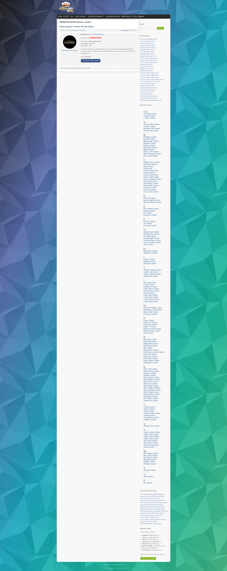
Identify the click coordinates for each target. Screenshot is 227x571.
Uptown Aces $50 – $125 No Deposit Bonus (152, 513)
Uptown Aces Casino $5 (147, 85)
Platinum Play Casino (151, 331)
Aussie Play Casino (151, 131)
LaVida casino (148, 285)
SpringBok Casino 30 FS (147, 54)
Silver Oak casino (150, 369)
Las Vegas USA (149, 282)
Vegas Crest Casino (151, 436)
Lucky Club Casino (150, 297)
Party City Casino (150, 325)
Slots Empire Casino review (69, 50)
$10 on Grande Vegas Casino (148, 60)
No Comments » (133, 30)
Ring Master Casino (151, 350)
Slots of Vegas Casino (152, 390)
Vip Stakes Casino (150, 443)
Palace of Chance (150, 323)
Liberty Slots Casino (151, 291)
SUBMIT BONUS (126, 16)
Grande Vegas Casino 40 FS (148, 56)
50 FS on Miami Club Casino (148, 98)
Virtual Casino (148, 447)
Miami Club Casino (150, 312)
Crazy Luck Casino (150, 192)
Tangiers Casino (149, 419)
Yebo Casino (148, 476)
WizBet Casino (149, 462)
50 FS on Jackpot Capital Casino (149, 75)
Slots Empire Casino (98, 34)
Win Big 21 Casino (150, 458)
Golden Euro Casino (151, 232)
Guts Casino (148, 244)
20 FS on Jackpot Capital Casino (149, 73)
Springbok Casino (150, 396)
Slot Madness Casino (151, 379)
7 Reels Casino (149, 116)
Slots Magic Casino (151, 386)
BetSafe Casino (149, 143)
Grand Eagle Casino (151, 238)
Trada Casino (148, 411)
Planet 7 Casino (149, 327)
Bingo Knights (148, 150)
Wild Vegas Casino (150, 453)
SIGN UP (141, 16)
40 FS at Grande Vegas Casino (149, 62)
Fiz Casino (147, 223)
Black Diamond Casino (152, 154)
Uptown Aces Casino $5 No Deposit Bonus (152, 496)
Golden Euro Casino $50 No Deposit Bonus (152, 507)
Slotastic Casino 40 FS (146, 68)
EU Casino (147, 213)
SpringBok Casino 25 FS (147, 49)
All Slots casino (149, 126)
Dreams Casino (149, 198)
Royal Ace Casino (150, 356)
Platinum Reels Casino (152, 329)
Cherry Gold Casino (151, 177)
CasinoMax (147, 169)
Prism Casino (148, 320)
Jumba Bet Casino (150, 276)
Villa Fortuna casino (151, 445)
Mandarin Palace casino (152, 308)
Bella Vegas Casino (151, 141)
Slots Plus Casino (150, 384)
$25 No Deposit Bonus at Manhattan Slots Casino (154, 511)
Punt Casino (148, 333)
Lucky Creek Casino (151, 299)
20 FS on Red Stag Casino (147, 89)
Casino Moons (149, 173)
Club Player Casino (150, 183)
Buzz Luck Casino (150, 156)
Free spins (79, 30)
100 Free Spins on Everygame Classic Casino (153, 519)
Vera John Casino (150, 441)
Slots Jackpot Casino (151, 388)
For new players (73, 30)
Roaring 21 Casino (150, 363)
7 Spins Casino (149, 118)
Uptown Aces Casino (151, 426)
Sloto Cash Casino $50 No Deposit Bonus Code (153, 502)
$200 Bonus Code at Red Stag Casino (151, 100)
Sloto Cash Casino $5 (146, 94)
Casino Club (148, 166)
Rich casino (148, 348)
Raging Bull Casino (150, 344)
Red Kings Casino (150, 346)
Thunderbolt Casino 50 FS (147, 45)
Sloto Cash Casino (150, 382)
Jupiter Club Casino (151, 272)
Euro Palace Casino (151, 209)
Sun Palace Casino (150, 398)
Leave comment (125, 30)
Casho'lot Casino (150, 164)
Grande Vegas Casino (152, 240)
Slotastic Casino (149, 373)
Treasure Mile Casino (151, 413)
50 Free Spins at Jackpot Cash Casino (151, 515)
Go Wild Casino (149, 236)
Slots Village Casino (151, 392)
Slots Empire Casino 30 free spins (76, 26)
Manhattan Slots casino (152, 310)
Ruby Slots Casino (150, 358)
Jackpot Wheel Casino (152, 274)
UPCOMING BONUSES (113, 16)
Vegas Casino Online (151, 432)
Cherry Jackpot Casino (152, 179)
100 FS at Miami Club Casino (148, 87)
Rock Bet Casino (150, 354)
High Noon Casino (150, 251)
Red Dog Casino (149, 341)
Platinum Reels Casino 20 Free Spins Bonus (152, 509)
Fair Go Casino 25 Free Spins (148, 521)
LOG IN (134, 16)
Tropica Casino (149, 415)
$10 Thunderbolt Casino (147, 43)
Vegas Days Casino (151, 434)
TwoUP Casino (149, 409)
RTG (84, 30)
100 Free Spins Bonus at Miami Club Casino (152, 500)
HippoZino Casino (150, 253)
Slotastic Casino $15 (146, 64)
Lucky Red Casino (150, 301)
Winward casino (149, 460)
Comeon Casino (149, 188)
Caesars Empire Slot (68, 68)
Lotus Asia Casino (150, 295)
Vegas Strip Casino (150, 439)
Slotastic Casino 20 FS (146, 66)
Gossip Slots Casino (151, 234)
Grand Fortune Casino (152, 242)
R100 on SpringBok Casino (148, 47)
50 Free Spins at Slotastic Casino (149, 517)
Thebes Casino (149, 407)
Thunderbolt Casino (151, 417)
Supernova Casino (150, 401)
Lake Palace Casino (151, 289)
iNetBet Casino (149, 261)
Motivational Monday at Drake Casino (150, 523)
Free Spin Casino (150, 225)
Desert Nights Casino (151, 200)
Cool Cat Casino (149, 190)
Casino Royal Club (150, 175)
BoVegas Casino (149, 137)
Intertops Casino (149, 263)
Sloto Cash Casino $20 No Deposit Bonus (152, 504)
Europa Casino (149, 211)
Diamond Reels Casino (152, 202)
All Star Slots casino (151, 124)
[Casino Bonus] (66, 16)
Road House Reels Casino (153, 352)
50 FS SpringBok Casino (147, 51)
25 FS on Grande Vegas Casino (149, 58)
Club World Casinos (151, 185)
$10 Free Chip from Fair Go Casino (150, 81)
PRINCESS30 (76, 68)
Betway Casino (149, 145)
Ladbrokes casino (150, 287)
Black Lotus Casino (151, 152)
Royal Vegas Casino (151, 360)
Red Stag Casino (150, 339)
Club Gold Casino (150, 181)
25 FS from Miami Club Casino (149, 96)
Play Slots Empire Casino (91, 60)
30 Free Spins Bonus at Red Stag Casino (151, 494)
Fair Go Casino (149, 221)
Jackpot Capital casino (152, 270)
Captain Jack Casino (151, 162)
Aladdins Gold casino (151, 128)
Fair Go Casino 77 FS (146, 92)
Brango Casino (149, 139)
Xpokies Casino (149, 470)
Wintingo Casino (149, 464)
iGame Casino (149, 259)
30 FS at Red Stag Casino (147, 83)
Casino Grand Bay (150, 171)
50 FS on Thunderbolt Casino (148, 39)
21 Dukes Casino (150, 114)
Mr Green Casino (150, 314)
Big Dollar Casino (150, 147)
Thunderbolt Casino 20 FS (147, 41)
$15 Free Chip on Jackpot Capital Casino (151, 79)
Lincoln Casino (149, 293)
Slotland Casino (149, 375)
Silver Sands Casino (151, 371)
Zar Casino (147, 483)
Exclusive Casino (150, 215)
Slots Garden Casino (151, 394)
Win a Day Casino (150, 455)
